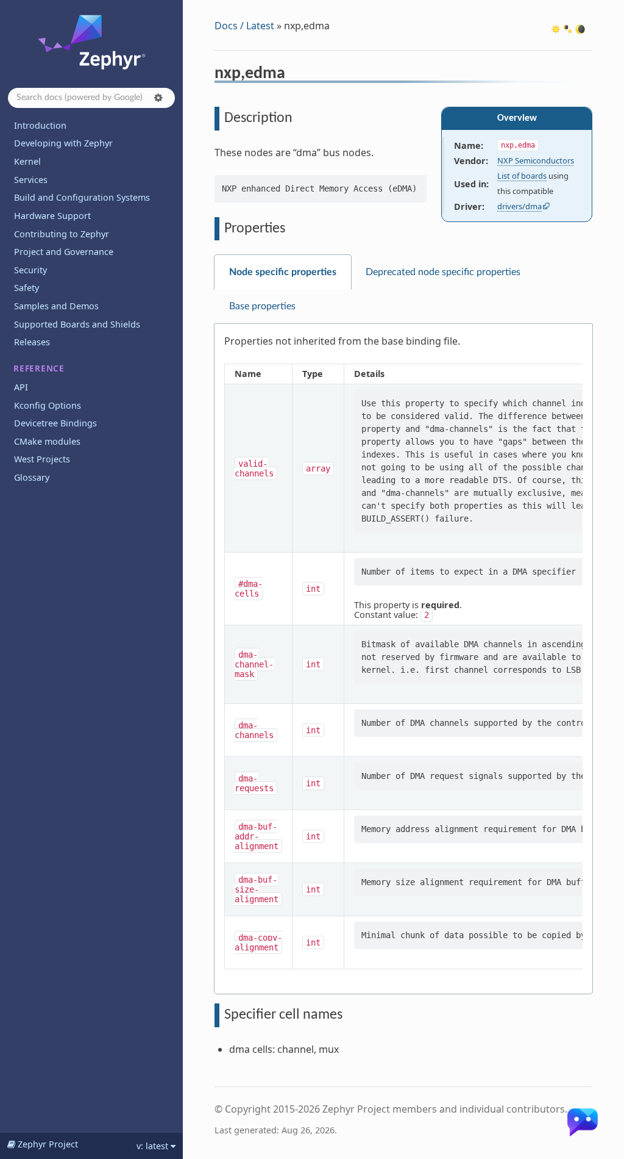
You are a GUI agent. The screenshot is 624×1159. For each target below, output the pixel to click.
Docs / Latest (244, 25)
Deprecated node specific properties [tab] (443, 272)
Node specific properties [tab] (282, 272)
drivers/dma (519, 206)
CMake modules (47, 441)
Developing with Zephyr (63, 143)
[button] (158, 98)
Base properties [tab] (262, 306)
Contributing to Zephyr (61, 234)
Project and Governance (63, 251)
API (21, 387)
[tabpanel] (403, 659)
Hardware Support (52, 215)
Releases (32, 342)
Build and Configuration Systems (82, 197)
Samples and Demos (56, 306)
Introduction (40, 125)
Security (30, 270)
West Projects (42, 459)
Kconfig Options (47, 405)
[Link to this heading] (293, 75)
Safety (26, 287)
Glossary (31, 477)
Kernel (27, 161)
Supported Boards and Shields (77, 324)
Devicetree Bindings (55, 423)
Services (31, 179)
